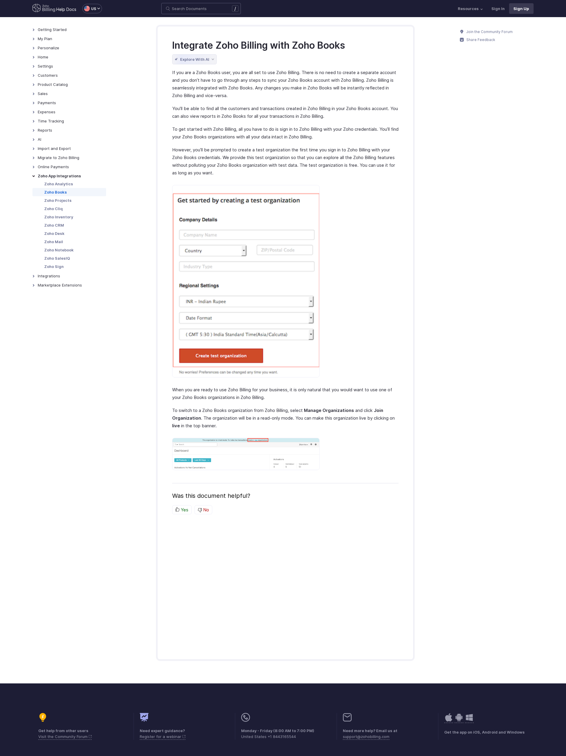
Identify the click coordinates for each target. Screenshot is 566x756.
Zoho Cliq (53, 208)
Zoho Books (55, 192)
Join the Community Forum (489, 32)
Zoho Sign (54, 266)
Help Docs (66, 9)
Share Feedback (480, 39)
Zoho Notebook (59, 250)
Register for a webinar (161, 736)
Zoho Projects (58, 200)
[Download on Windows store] (469, 720)
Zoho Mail (53, 241)
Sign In (498, 8)
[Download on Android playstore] (448, 720)
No (205, 510)
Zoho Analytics (58, 183)
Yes (184, 510)
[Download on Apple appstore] (459, 720)
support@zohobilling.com (366, 736)
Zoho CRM (54, 225)
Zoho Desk (54, 233)
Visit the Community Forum (63, 736)
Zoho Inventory (58, 217)
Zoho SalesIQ (57, 258)
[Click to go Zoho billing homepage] (43, 8)
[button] (89, 8)
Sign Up (521, 8)
